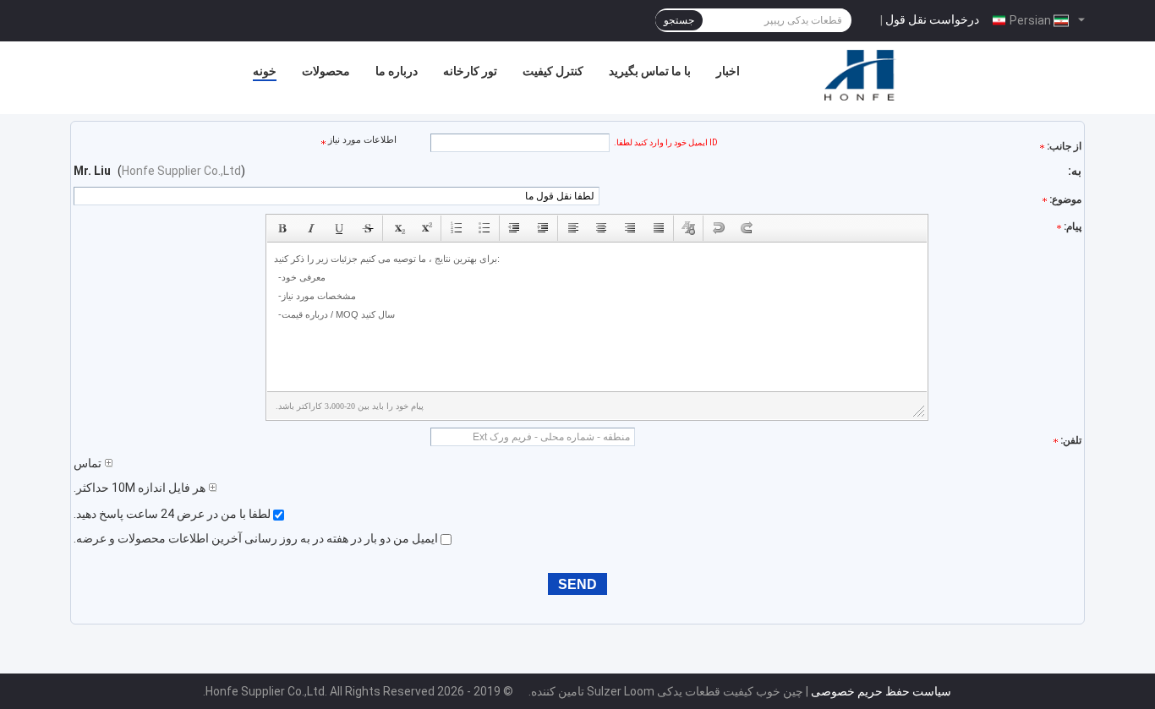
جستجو (679, 20)
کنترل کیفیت (553, 71)
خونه (264, 71)
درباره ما (396, 71)
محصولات (326, 71)
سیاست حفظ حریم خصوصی (881, 691)
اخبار (728, 71)
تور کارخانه (470, 71)
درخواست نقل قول (932, 19)
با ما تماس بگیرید (650, 71)
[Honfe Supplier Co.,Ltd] (861, 75)
